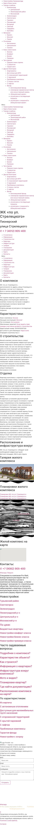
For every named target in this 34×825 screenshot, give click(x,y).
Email (2, 763)
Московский (14, 14)
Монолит (10, 37)
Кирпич (9, 35)
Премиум (10, 58)
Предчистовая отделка (15, 62)
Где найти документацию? (16, 686)
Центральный (15, 9)
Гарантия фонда (8, 732)
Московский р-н (8, 620)
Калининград (11, 7)
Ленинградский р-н (10, 612)
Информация (7, 237)
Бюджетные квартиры (11, 629)
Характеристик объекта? (15, 657)
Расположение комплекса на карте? (15, 693)
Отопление (7, 41)
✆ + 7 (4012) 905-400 (13, 230)
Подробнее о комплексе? (15, 653)
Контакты (6, 254)
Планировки (7, 248)
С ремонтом (11, 64)
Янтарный (10, 24)
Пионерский (11, 22)
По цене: (5, 624)
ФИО (1, 757)
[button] (17, 105)
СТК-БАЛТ (16, 520)
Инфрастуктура (8, 243)
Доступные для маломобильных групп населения (16, 711)
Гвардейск (10, 28)
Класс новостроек (9, 50)
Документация (8, 250)
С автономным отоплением (14, 706)
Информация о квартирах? (16, 666)
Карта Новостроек (9, 3)
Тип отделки (7, 60)
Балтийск (10, 31)
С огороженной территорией (17, 75)
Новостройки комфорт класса (15, 633)
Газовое (9, 47)
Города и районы (9, 5)
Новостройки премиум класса (15, 641)
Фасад (9, 86)
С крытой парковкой (10, 721)
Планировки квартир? (13, 682)
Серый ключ (11, 67)
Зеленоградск (12, 16)
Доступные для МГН (14, 73)
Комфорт (10, 54)
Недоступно (25, 330)
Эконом (9, 52)
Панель (9, 39)
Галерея (6, 245)
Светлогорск (11, 18)
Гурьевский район (9, 601)
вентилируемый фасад (18, 88)
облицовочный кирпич (18, 94)
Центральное (11, 45)
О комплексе (7, 235)
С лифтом (10, 83)
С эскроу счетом (13, 81)
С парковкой (11, 77)
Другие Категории (9, 69)
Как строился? (9, 661)
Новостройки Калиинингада (13, 1)
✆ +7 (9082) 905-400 (12, 568)
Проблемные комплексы (15, 79)
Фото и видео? (8, 677)
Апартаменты (11, 71)
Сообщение (4, 769)
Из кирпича (6, 702)
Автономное (11, 43)
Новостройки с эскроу (11, 736)
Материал (6, 33)
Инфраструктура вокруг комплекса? (14, 672)
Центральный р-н (9, 616)
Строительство (8, 239)
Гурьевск (10, 20)
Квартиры (6, 241)
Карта (5, 252)
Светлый (10, 26)
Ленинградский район (18, 12)
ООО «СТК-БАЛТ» (24, 514)
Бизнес (9, 56)
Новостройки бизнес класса (14, 637)
